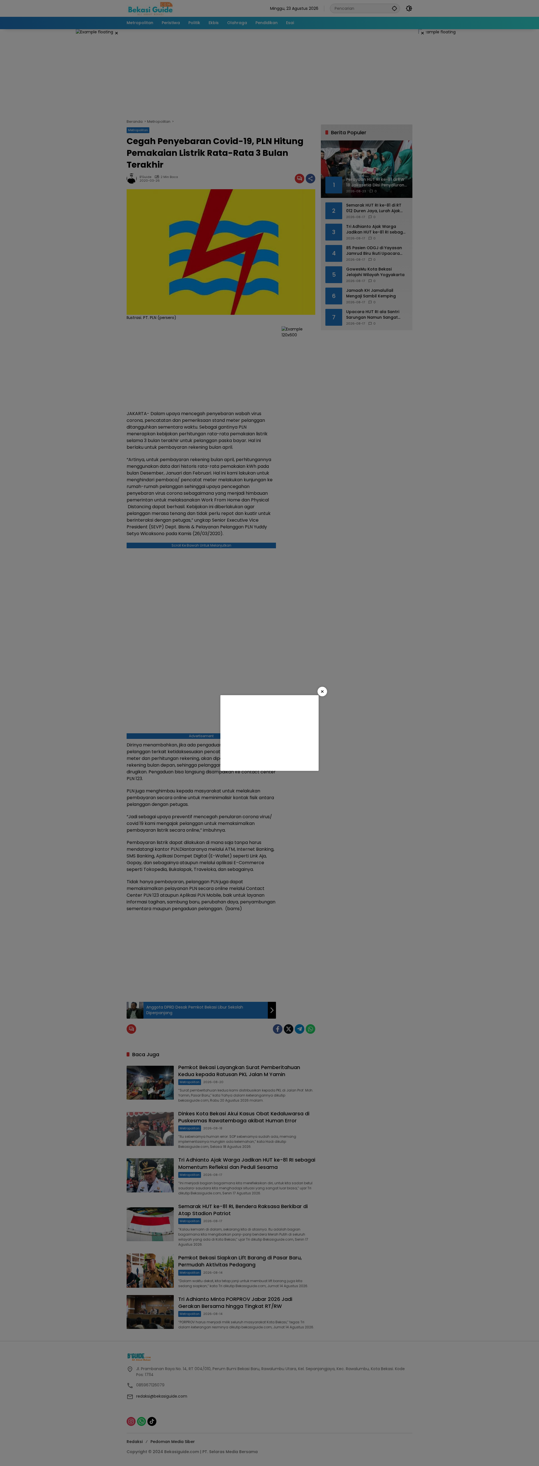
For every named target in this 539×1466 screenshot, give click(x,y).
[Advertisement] (269, 733)
